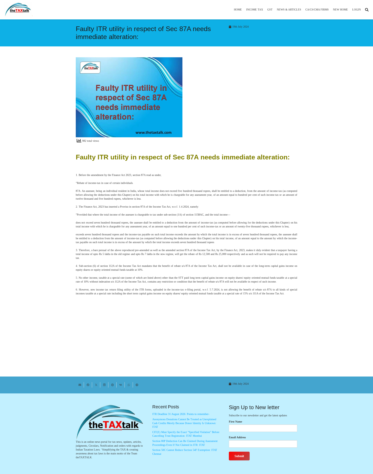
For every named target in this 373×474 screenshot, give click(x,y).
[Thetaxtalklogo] (18, 10)
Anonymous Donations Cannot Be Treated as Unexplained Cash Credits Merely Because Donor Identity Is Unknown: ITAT (184, 423)
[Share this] (88, 385)
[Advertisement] (244, 92)
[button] (264, 9)
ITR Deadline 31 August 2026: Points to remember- (180, 414)
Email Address (237, 437)
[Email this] (80, 385)
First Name (235, 421)
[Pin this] (112, 385)
